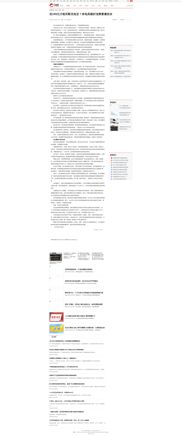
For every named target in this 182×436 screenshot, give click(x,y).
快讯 (56, 10)
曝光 (112, 50)
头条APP (116, 1)
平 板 (99, 5)
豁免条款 (98, 432)
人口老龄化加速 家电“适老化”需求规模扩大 (80, 316)
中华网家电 (54, 5)
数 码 (87, 5)
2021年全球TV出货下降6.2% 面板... (121, 160)
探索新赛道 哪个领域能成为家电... (120, 157)
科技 (68, 1)
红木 (100, 1)
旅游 (71, 1)
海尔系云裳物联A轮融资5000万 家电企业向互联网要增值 (66, 349)
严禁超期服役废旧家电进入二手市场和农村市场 (63, 367)
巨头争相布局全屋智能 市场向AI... (120, 162)
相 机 (112, 5)
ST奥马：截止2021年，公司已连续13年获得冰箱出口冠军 (66, 401)
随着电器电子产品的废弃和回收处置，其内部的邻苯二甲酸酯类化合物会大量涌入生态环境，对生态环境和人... (77, 378)
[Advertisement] (73, 248)
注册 (128, 0)
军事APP (111, 1)
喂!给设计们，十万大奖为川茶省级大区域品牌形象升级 (84, 293)
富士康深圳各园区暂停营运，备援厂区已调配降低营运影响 (67, 384)
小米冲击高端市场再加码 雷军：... (120, 179)
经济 (74, 1)
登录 (131, 0)
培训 (84, 1)
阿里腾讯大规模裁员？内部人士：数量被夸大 (62, 358)
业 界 (61, 5)
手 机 (93, 5)
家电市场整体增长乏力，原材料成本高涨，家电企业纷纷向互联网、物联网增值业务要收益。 (72, 352)
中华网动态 (106, 432)
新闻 (54, 1)
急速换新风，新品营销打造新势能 (57, 414)
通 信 (80, 5)
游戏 (64, 1)
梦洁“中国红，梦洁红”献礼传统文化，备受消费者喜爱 (84, 304)
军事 (58, 1)
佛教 (96, 1)
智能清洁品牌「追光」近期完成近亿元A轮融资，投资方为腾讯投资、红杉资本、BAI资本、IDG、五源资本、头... (77, 423)
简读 (106, 1)
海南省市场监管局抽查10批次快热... (121, 167)
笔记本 (105, 5)
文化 (88, 1)
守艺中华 (92, 1)
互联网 (68, 5)
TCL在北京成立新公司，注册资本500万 (61, 392)
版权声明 (94, 432)
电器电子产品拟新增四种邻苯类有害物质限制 (62, 375)
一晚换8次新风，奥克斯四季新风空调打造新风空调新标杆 (66, 411)
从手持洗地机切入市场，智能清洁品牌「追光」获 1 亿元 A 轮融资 (69, 420)
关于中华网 (77, 432)
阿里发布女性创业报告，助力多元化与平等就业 (81, 281)
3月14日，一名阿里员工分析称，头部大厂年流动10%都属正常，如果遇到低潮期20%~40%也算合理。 (75, 361)
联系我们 (85, 432)
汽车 (61, 1)
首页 (51, 1)
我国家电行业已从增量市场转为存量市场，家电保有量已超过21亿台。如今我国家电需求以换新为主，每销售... (77, 369)
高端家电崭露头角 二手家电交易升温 (122, 76)
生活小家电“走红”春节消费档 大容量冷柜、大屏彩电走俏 (85, 328)
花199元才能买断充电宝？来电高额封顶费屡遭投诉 (64, 341)
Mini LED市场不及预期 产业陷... (120, 165)
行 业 (74, 5)
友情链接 (102, 432)
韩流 (103, 1)
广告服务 (81, 432)
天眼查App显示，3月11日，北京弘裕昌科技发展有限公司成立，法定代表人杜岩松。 (70, 395)
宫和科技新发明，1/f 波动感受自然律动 (78, 269)
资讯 (60, 10)
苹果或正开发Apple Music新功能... (120, 174)
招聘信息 (89, 432)
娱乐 (78, 1)
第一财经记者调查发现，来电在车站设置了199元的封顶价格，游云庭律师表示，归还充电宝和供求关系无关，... (77, 343)
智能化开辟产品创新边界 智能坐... (120, 169)
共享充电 (54, 244)
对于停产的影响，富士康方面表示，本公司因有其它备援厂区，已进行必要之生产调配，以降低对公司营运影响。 (77, 386)
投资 (81, 1)
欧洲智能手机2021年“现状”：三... (120, 176)
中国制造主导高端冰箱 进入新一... (120, 172)
